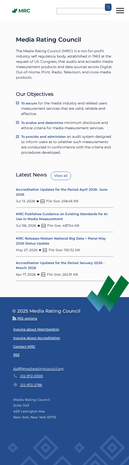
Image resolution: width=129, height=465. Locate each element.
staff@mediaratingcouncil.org (38, 369)
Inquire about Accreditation (36, 338)
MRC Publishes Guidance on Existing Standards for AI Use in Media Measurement (62, 216)
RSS (16, 355)
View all (60, 176)
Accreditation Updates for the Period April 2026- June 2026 (62, 192)
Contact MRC (24, 346)
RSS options (27, 318)
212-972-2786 (31, 385)
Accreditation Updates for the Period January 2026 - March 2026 (60, 265)
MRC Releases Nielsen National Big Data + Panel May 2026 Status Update (61, 241)
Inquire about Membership (36, 329)
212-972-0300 (31, 376)
